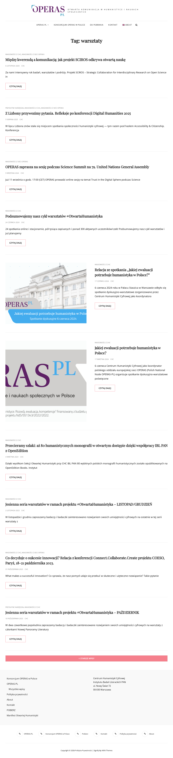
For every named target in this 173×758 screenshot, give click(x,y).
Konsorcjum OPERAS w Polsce (69, 25)
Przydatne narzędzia (14, 108)
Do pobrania (96, 25)
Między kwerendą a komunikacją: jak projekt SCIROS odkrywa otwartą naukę (65, 59)
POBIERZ (11, 710)
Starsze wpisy (87, 658)
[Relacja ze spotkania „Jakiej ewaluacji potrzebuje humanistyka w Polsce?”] (45, 293)
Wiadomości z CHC (13, 54)
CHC (23, 66)
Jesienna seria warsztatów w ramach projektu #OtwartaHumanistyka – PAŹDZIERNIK (72, 612)
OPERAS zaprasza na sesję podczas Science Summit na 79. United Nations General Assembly (77, 166)
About (10, 699)
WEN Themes (107, 750)
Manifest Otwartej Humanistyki (22, 715)
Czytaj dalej (17, 87)
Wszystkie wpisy (17, 689)
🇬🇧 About (127, 25)
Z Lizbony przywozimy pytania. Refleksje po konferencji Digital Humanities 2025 (68, 113)
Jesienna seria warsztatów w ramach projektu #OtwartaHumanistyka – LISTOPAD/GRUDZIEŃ (78, 504)
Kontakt (112, 25)
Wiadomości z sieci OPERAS (33, 54)
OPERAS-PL (41, 25)
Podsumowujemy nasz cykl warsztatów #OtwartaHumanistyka (54, 216)
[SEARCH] (136, 25)
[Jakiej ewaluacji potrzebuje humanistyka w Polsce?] (45, 381)
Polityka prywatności (17, 694)
